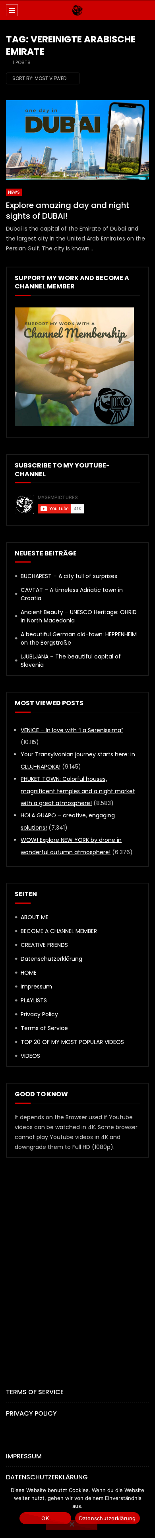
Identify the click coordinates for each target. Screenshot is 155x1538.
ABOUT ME (34, 917)
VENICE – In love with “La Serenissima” (72, 730)
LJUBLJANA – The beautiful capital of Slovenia (71, 661)
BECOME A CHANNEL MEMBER (59, 931)
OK (45, 1518)
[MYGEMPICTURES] (77, 10)
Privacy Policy (39, 1014)
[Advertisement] (77, 1259)
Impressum (36, 986)
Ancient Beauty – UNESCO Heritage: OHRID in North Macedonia (79, 616)
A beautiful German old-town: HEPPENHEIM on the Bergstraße (79, 638)
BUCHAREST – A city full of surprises (69, 576)
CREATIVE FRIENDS (44, 945)
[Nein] (71, 1525)
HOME (29, 973)
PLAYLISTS (34, 1000)
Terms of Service (44, 1028)
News (14, 192)
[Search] (145, 10)
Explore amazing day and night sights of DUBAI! (67, 210)
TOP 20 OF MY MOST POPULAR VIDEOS (72, 1042)
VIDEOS (30, 1056)
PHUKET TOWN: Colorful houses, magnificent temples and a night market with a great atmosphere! (78, 791)
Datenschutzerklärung (51, 959)
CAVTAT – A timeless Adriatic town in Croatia (72, 594)
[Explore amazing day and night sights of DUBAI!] (77, 140)
